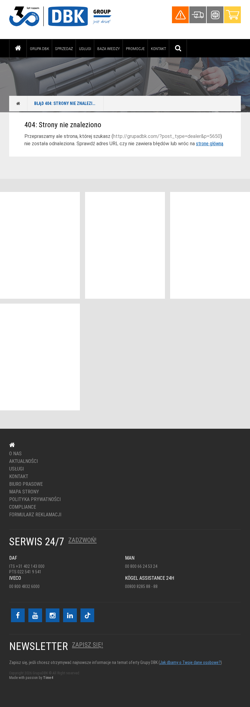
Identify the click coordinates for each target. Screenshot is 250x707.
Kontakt (158, 48)
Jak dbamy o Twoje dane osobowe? (190, 662)
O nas (15, 453)
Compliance (22, 507)
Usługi (85, 48)
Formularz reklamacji (35, 515)
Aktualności (23, 461)
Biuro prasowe (26, 484)
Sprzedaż (64, 48)
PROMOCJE (135, 48)
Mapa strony (24, 492)
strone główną (209, 143)
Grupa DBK (39, 48)
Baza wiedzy (108, 48)
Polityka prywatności (35, 499)
